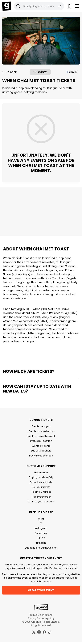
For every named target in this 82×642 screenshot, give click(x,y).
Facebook (41, 533)
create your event (41, 590)
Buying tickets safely (41, 477)
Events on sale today (41, 431)
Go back (11, 72)
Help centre (41, 472)
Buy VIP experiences (41, 455)
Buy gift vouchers (41, 450)
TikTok (41, 538)
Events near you (41, 426)
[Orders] (69, 6)
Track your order (41, 496)
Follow (41, 72)
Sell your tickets (41, 487)
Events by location (41, 440)
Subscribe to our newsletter (41, 547)
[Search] (60, 6)
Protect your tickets (41, 482)
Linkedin (41, 542)
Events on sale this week (41, 436)
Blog (41, 518)
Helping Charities (41, 491)
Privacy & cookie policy (41, 618)
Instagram (41, 528)
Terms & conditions (41, 615)
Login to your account (41, 501)
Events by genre (41, 445)
